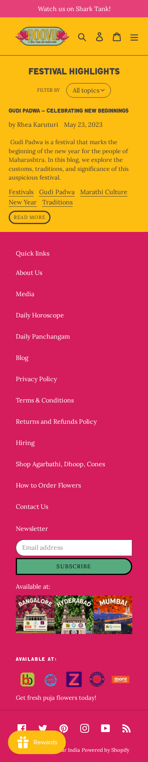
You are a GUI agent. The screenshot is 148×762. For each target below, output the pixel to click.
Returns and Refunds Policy (56, 421)
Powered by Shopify (105, 750)
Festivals (21, 192)
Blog (22, 358)
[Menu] (134, 36)
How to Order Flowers (48, 485)
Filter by (48, 90)
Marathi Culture (103, 192)
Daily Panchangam (43, 336)
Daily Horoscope (40, 315)
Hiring (25, 443)
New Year (23, 202)
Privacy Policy (36, 379)
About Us (29, 272)
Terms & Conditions (45, 400)
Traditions (57, 202)
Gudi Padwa (57, 192)
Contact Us (32, 506)
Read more (29, 217)
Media (25, 294)
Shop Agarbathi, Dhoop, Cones (60, 464)
